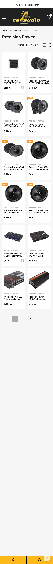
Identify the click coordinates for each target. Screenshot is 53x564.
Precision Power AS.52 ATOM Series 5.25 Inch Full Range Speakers (39, 83)
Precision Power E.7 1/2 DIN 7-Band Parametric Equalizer (38, 256)
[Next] (38, 319)
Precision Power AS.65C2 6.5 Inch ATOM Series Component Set (37, 127)
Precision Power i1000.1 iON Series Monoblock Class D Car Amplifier (39, 300)
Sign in (28, 5)
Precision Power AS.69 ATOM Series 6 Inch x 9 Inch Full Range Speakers (14, 170)
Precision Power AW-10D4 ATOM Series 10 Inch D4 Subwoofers (13, 212)
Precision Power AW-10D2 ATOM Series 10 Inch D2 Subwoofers (38, 169)
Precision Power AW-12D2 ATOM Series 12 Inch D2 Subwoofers (38, 212)
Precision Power (11, 78)
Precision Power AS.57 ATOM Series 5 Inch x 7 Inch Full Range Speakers (14, 127)
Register (35, 5)
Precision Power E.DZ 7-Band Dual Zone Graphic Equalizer (13, 299)
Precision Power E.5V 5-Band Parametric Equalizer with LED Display (13, 257)
